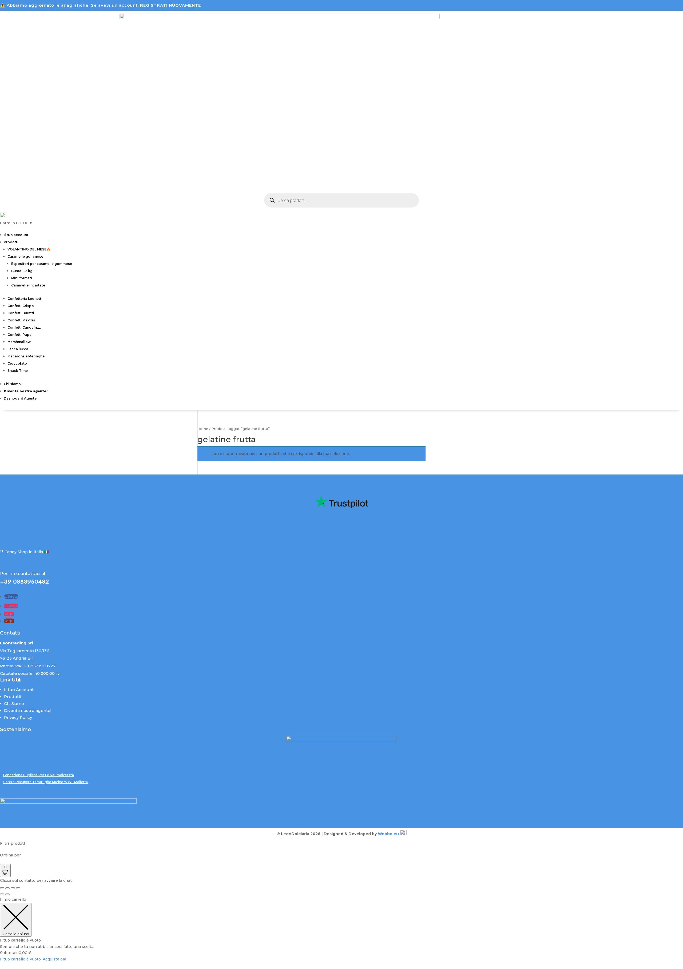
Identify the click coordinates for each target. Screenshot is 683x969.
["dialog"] (341, 929)
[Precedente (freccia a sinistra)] (2, 894)
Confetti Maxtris (21, 320)
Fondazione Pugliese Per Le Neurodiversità (38, 775)
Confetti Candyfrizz (24, 327)
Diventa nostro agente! (27, 710)
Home (202, 429)
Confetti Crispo (20, 306)
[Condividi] (13, 888)
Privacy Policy (18, 717)
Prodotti (11, 242)
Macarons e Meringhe (26, 356)
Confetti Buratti (20, 313)
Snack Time (17, 371)
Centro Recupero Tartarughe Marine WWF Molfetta (45, 782)
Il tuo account (16, 235)
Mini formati (21, 278)
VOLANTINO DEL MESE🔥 (28, 249)
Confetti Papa (19, 335)
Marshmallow (19, 342)
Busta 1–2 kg (22, 271)
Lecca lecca (17, 349)
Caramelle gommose (25, 256)
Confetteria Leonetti (24, 299)
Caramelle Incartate (28, 285)
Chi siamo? (13, 384)
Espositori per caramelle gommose (41, 264)
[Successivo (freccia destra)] (7, 894)
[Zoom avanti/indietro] (2, 888)
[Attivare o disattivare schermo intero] (7, 888)
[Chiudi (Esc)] (18, 888)
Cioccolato (17, 363)
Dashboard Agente (20, 398)
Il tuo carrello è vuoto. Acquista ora (33, 959)
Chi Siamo (14, 703)
